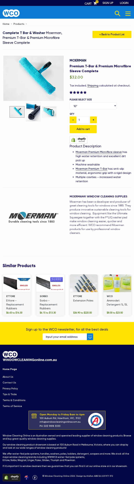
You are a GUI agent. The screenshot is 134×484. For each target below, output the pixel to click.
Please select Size (81, 99)
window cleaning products (108, 435)
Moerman (78, 60)
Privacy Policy (10, 388)
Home (6, 23)
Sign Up (108, 3)
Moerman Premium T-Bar (91, 168)
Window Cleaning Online (16, 435)
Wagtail (21, 460)
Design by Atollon (84, 476)
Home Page (10, 369)
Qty (72, 114)
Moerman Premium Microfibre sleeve (99, 152)
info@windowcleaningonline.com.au (60, 421)
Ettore (6, 460)
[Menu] (128, 13)
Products (18, 23)
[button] (78, 92)
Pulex (38, 460)
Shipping (92, 85)
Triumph (54, 460)
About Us (8, 376)
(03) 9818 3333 (52, 426)
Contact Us (9, 382)
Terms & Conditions (14, 400)
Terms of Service (12, 406)
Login (124, 3)
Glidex (45, 460)
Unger (30, 460)
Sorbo (13, 460)
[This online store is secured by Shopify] (78, 139)
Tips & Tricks (10, 394)
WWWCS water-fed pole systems (65, 457)
